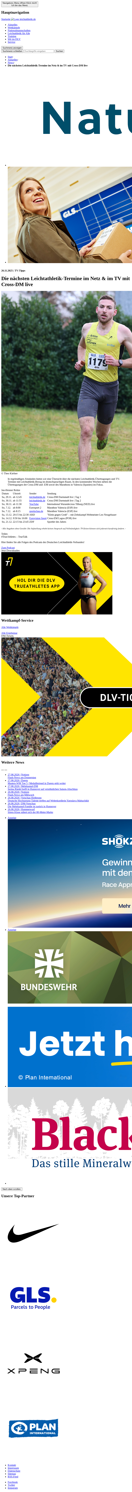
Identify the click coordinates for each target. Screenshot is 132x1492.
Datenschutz (14, 1470)
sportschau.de (36, 511)
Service (11, 42)
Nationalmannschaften (19, 30)
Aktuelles (12, 24)
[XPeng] (33, 1394)
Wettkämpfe (14, 27)
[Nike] (33, 1264)
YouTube (34, 504)
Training (12, 36)
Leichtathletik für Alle (19, 33)
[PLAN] (33, 1459)
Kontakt (12, 1465)
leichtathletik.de (37, 497)
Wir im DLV (14, 39)
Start (10, 56)
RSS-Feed (13, 1476)
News (11, 62)
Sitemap (12, 1473)
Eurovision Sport (38, 518)
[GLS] (33, 1329)
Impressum (13, 1468)
